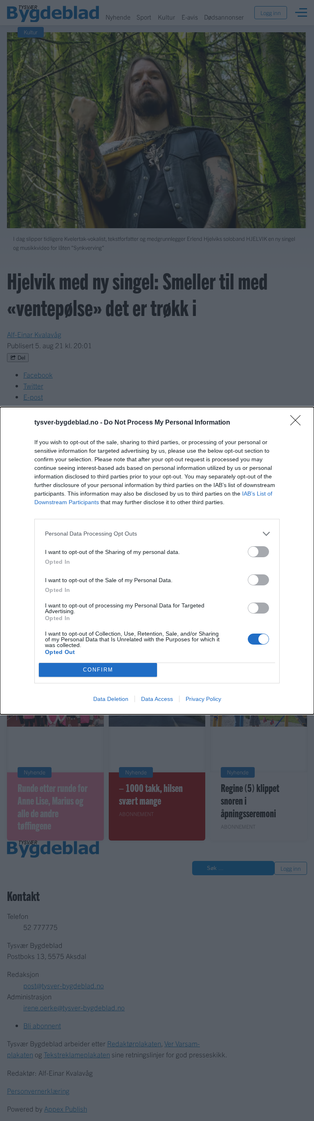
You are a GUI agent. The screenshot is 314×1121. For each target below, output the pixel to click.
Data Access (157, 699)
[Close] (298, 423)
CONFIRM (98, 670)
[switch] (258, 551)
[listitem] (157, 533)
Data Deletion (110, 699)
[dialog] (157, 560)
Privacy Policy (203, 699)
